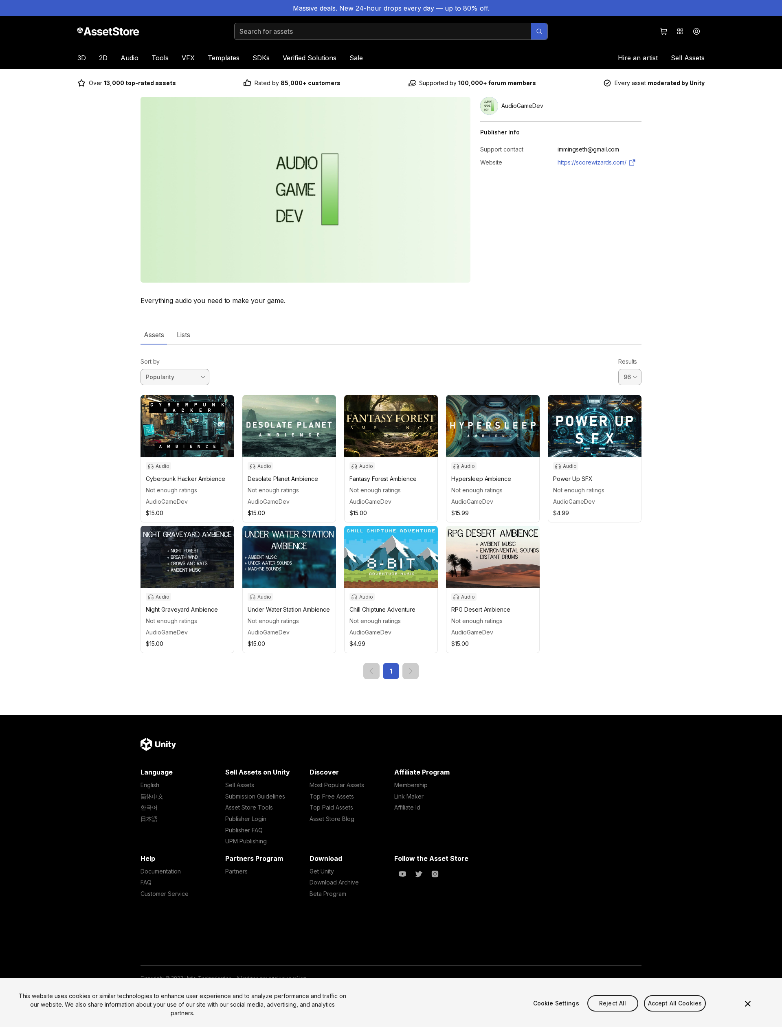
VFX (188, 58)
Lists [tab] (183, 335)
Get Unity (322, 871)
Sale (356, 58)
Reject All (612, 1003)
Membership (411, 784)
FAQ (146, 882)
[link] (371, 671)
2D (103, 58)
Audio (129, 58)
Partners (236, 871)
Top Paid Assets (331, 807)
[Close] (748, 1004)
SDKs (261, 58)
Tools (160, 58)
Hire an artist (638, 58)
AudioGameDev (167, 501)
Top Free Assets (332, 796)
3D (81, 58)
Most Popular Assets (337, 784)
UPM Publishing (246, 841)
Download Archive (334, 882)
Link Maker (409, 796)
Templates (223, 58)
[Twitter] (419, 874)
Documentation (161, 871)
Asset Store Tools (249, 807)
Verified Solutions (309, 58)
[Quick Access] (680, 31)
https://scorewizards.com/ (592, 162)
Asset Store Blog (332, 818)
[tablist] (391, 335)
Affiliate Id (407, 807)
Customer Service (165, 893)
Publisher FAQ (244, 830)
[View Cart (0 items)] (664, 31)
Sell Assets (688, 58)
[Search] (539, 31)
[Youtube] (402, 874)
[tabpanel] (391, 512)
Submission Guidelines (255, 796)
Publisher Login (245, 818)
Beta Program (328, 893)
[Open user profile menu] (696, 31)
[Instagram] (435, 874)
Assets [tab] (154, 335)
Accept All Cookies (675, 1003)
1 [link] (391, 671)
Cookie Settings (556, 1003)
